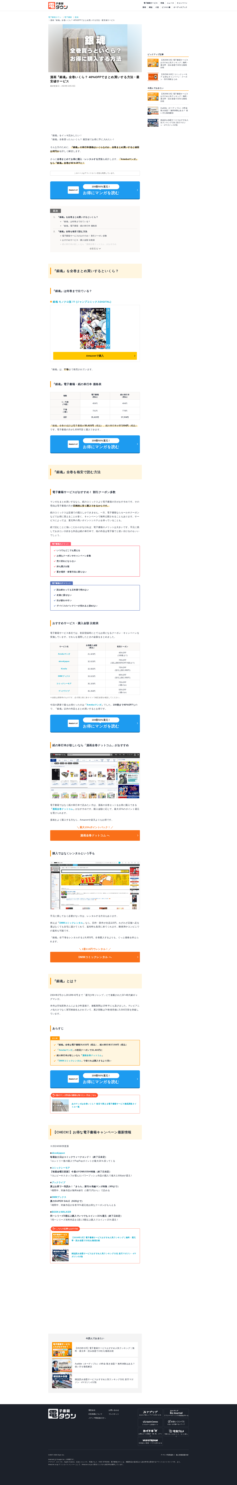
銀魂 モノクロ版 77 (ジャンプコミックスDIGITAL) (82, 301)
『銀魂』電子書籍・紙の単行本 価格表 (79, 226)
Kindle (64, 669)
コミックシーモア (64, 683)
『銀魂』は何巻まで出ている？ (76, 221)
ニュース (170, 3)
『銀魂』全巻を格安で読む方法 (72, 231)
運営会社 (91, 1410)
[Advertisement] (95, 109)
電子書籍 (68, 17)
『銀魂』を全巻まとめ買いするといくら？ (77, 217)
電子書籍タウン (54, 17)
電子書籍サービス (151, 3)
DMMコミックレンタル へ (95, 957)
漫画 (144, 7)
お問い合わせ (114, 1410)
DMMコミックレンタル (70, 1061)
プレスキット (114, 1414)
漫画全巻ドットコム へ (95, 835)
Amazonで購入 (95, 355)
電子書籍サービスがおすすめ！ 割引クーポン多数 (84, 236)
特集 (162, 3)
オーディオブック (180, 7)
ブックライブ (64, 691)
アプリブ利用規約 (167, 1455)
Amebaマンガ (64, 654)
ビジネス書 (166, 7)
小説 (157, 7)
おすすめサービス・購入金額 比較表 (78, 240)
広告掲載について (95, 1414)
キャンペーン (182, 3)
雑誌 (150, 7)
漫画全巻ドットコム (92, 1055)
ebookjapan (64, 661)
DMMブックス (64, 676)
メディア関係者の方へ (97, 1418)
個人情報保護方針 (182, 1455)
